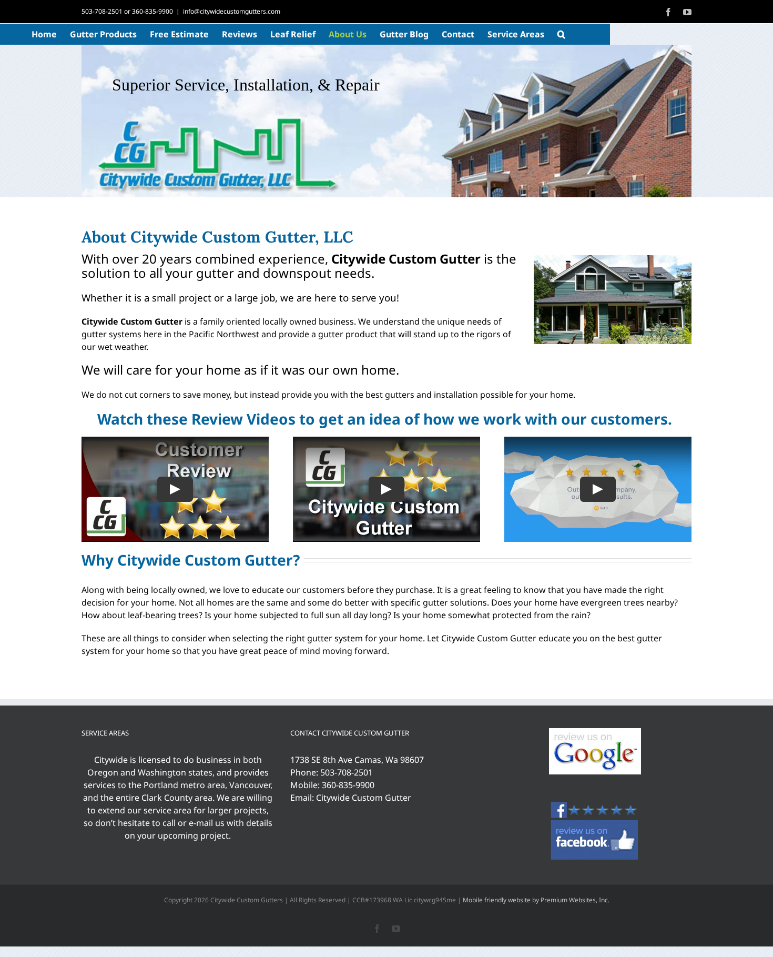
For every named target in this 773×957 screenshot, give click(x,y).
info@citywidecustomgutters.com (231, 11)
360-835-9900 (152, 11)
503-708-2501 (102, 11)
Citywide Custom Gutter (363, 797)
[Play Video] (175, 489)
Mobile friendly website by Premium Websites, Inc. (536, 899)
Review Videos (243, 419)
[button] (561, 34)
